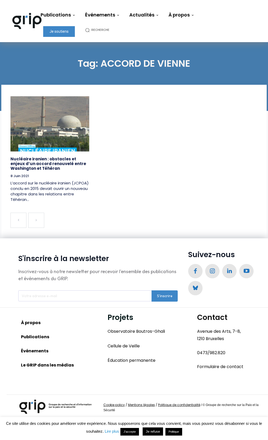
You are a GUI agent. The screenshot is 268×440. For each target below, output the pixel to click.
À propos (31, 323)
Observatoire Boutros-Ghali (136, 331)
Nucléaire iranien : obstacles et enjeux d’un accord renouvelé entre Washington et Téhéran (48, 163)
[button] (100, 30)
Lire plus (112, 431)
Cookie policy (114, 405)
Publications (35, 337)
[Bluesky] (195, 288)
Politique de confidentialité (179, 405)
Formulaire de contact (220, 367)
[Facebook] (195, 271)
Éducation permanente (131, 360)
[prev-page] (18, 220)
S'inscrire (164, 296)
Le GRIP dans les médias (47, 365)
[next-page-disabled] (36, 220)
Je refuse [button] (153, 431)
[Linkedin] (229, 271)
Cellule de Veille (124, 346)
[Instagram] (212, 271)
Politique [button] (174, 431)
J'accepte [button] (130, 431)
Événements (34, 351)
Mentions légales (141, 405)
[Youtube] (246, 271)
